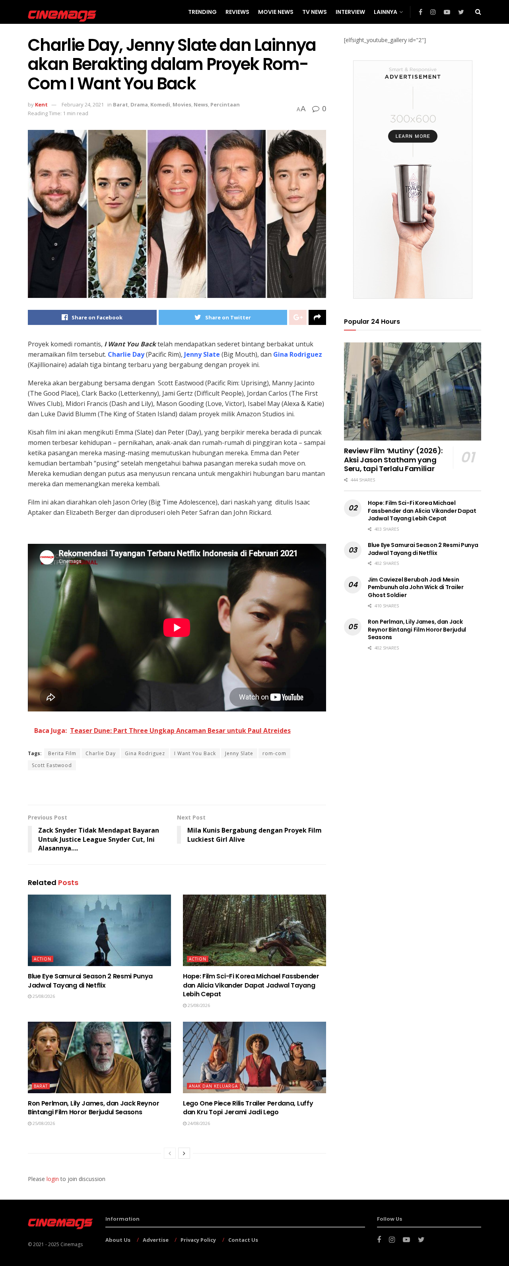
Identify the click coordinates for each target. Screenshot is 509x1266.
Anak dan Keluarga (213, 1086)
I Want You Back (195, 753)
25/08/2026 (43, 996)
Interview (350, 12)
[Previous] (170, 1153)
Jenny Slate (239, 753)
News (201, 104)
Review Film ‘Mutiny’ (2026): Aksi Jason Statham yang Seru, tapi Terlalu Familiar (393, 460)
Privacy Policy (198, 1239)
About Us (117, 1239)
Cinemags (71, 1244)
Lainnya (385, 12)
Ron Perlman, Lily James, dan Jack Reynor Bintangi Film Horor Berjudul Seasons (93, 1108)
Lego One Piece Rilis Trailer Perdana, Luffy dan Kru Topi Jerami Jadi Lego (248, 1108)
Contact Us (243, 1239)
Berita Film (62, 753)
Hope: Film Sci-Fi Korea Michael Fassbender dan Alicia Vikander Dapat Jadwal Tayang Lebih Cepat (251, 985)
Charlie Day (100, 753)
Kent (41, 104)
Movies (182, 104)
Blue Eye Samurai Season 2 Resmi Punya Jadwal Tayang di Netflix (90, 981)
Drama (139, 104)
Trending (202, 12)
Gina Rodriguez (145, 753)
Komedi (160, 104)
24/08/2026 (198, 1123)
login (53, 1179)
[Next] (184, 1153)
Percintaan (225, 104)
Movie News (275, 12)
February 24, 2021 (83, 104)
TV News (314, 12)
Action (42, 959)
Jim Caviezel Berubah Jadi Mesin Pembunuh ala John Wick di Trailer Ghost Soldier (416, 587)
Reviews (237, 12)
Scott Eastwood (52, 765)
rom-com (274, 753)
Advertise (156, 1239)
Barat (120, 104)
